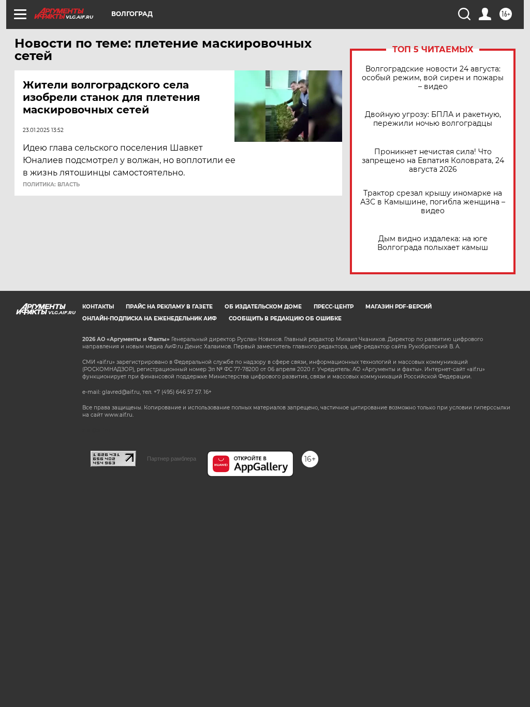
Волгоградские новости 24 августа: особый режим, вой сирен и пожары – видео (433, 78)
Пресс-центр (334, 306)
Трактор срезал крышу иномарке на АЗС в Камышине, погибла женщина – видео (432, 202)
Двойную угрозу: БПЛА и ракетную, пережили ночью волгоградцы (433, 119)
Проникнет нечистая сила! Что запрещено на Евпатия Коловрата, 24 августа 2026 (433, 161)
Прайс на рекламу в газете (169, 306)
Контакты (98, 306)
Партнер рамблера (171, 458)
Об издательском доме (263, 306)
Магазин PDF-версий (398, 306)
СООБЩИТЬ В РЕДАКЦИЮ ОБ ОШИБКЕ (285, 318)
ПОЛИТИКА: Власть (51, 184)
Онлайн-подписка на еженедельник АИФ (149, 318)
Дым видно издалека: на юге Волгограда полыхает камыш (432, 243)
